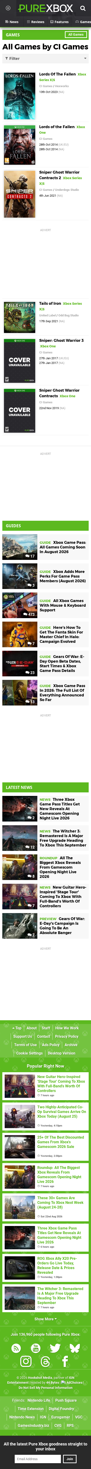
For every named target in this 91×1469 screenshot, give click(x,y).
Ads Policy (51, 1045)
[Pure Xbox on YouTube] (35, 1349)
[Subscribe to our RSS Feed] (16, 1349)
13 (32, 702)
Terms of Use (25, 1045)
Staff (46, 1028)
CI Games (45, 86)
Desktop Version (61, 1053)
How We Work (67, 1028)
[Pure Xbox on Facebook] (65, 1362)
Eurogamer (60, 1417)
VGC (78, 1417)
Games (13, 35)
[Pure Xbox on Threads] (45, 1362)
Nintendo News (22, 1417)
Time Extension (31, 1409)
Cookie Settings (29, 1053)
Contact (43, 1036)
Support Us (22, 1036)
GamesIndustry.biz (33, 1425)
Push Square (66, 1400)
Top (17, 1028)
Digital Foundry (61, 1409)
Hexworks (62, 86)
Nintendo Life (39, 1400)
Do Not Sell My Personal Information (46, 1388)
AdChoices (74, 1383)
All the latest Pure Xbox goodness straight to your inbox (45, 1446)
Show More (45, 1319)
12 (32, 847)
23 (32, 673)
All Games (76, 35)
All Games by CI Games (45, 46)
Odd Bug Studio (68, 315)
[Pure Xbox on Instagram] (26, 1362)
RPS (70, 1425)
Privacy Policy (66, 1036)
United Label (47, 315)
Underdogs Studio (67, 190)
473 (31, 614)
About (32, 1028)
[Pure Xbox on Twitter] (55, 1349)
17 (32, 556)
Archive (71, 1045)
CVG (58, 1425)
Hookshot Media (40, 1378)
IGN (43, 1417)
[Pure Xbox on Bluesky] (75, 1349)
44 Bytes (52, 1383)
